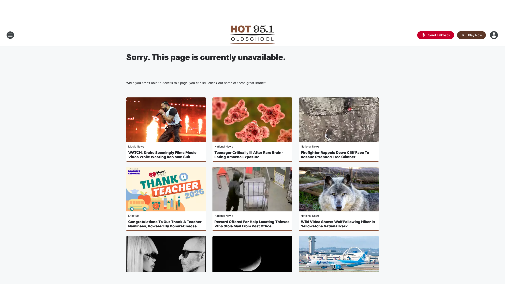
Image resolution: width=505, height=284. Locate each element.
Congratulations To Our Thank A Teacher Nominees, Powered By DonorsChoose (165, 224)
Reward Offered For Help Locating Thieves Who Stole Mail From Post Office (252, 224)
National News (223, 146)
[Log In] (494, 35)
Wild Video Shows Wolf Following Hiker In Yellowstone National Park (338, 224)
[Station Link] (252, 35)
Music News (136, 146)
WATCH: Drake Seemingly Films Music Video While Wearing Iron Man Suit (162, 154)
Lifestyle (133, 215)
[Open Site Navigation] (10, 35)
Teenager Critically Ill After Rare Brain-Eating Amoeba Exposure (248, 154)
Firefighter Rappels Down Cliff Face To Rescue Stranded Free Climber (335, 154)
